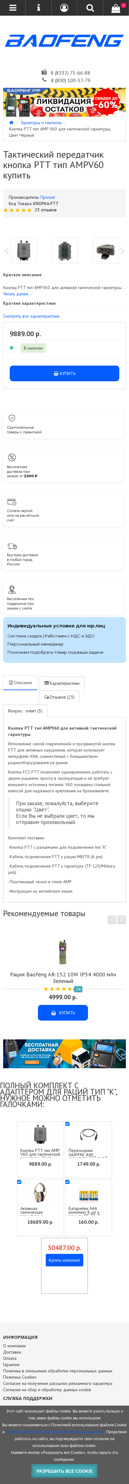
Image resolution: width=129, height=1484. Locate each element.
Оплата (10, 1358)
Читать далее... (17, 294)
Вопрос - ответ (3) (25, 711)
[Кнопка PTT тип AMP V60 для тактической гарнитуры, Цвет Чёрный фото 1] (65, 250)
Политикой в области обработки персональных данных (55, 1432)
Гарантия (11, 1364)
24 (78, 989)
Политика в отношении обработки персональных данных (57, 1371)
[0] (115, 8)
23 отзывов (46, 210)
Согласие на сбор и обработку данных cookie (47, 1389)
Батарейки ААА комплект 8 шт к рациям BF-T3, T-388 (85, 1214)
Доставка (12, 1352)
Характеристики (64, 683)
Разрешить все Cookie (65, 1471)
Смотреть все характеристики (31, 316)
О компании (14, 1346)
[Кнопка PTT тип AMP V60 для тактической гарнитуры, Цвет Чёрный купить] (64, 225)
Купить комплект (64, 1260)
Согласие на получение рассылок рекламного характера (57, 1383)
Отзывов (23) (62, 697)
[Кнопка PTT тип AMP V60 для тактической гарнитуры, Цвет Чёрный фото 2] (106, 250)
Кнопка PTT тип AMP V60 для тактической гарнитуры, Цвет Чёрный (40, 1156)
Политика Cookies (20, 1377)
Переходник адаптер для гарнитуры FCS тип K (88, 1154)
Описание (23, 682)
